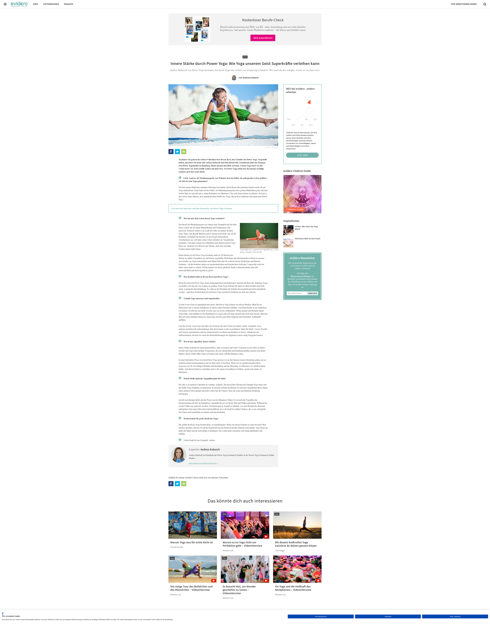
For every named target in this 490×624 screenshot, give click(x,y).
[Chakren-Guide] (302, 212)
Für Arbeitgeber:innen (464, 4)
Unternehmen (51, 4)
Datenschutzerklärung (301, 276)
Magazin (68, 4)
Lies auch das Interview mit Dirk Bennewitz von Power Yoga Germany (201, 208)
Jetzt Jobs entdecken (302, 156)
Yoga (245, 57)
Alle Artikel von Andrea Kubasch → (203, 463)
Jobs (35, 4)
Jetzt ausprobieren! (263, 37)
